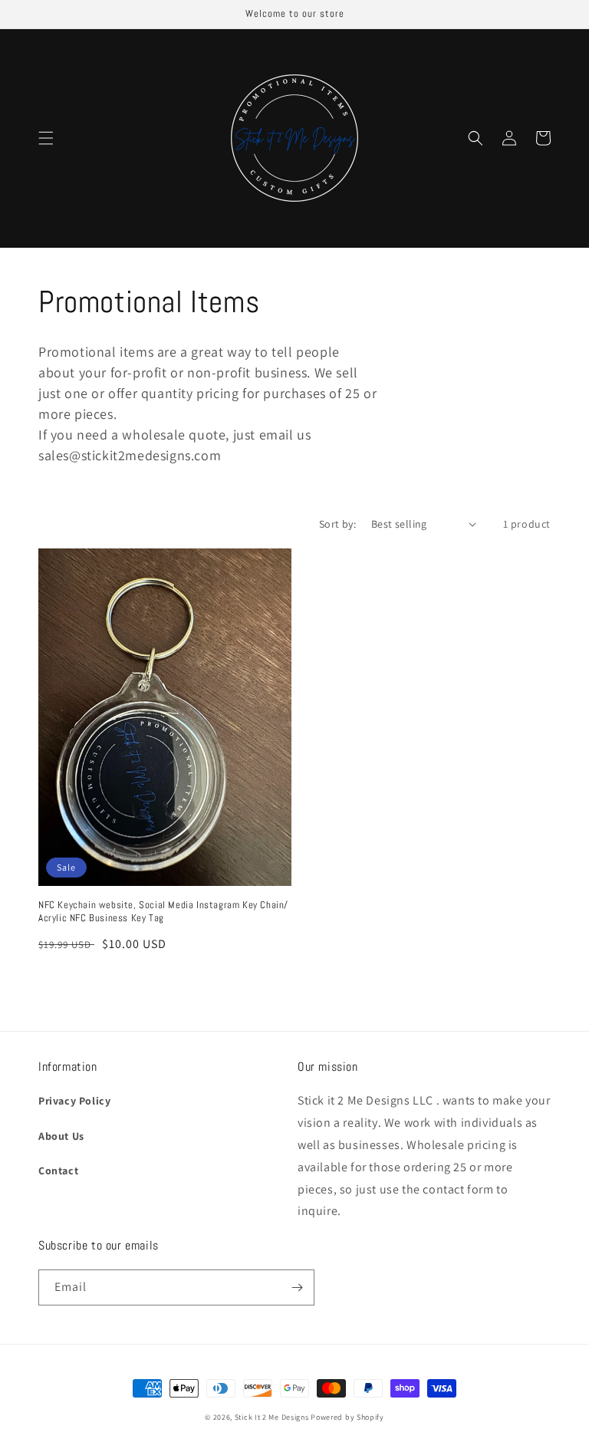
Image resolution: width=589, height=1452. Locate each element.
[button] (46, 138)
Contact (58, 1170)
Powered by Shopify (347, 1417)
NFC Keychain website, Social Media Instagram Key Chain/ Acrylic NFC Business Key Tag (163, 911)
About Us (61, 1136)
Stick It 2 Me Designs (272, 1417)
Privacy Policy (74, 1101)
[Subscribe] (297, 1287)
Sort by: (337, 524)
